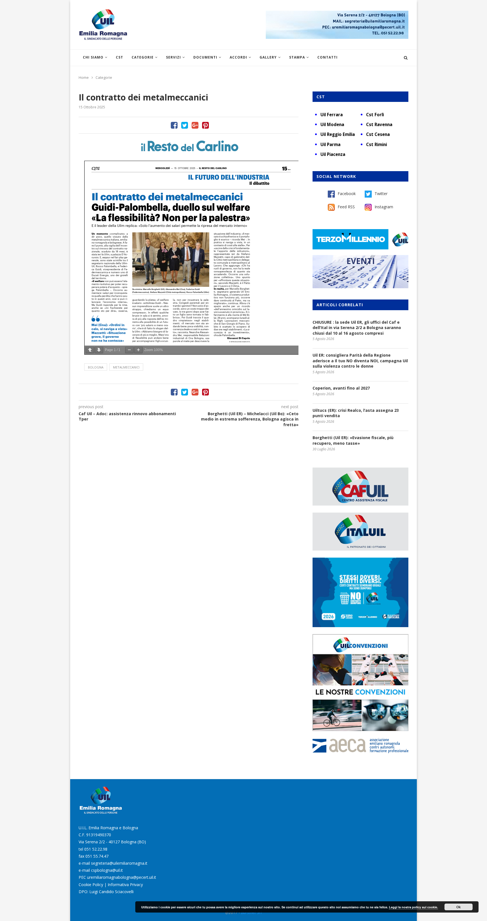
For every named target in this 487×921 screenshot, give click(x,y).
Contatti (327, 57)
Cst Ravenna (379, 124)
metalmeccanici (126, 367)
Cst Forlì (375, 114)
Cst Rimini (376, 144)
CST (119, 57)
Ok (458, 906)
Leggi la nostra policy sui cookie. (413, 907)
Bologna (95, 367)
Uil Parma (330, 144)
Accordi (238, 57)
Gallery (268, 57)
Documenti (205, 57)
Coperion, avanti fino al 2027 (341, 388)
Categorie (143, 57)
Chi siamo (93, 57)
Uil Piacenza (332, 154)
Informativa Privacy (125, 884)
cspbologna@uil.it (107, 870)
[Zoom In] (138, 350)
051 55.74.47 (97, 856)
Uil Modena (332, 124)
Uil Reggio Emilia (337, 134)
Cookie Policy (91, 884)
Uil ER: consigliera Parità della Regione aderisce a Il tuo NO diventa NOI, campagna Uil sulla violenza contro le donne (360, 360)
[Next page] (99, 350)
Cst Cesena (378, 134)
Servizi (173, 57)
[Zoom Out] (129, 350)
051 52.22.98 (95, 849)
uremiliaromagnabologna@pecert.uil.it (121, 877)
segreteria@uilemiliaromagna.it (119, 863)
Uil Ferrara (331, 114)
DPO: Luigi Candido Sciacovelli (106, 891)
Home (84, 77)
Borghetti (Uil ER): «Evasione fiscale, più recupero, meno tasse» (353, 440)
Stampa (297, 57)
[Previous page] (90, 350)
